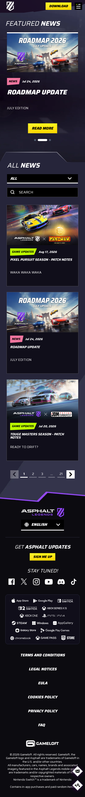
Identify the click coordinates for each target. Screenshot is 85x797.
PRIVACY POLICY (42, 711)
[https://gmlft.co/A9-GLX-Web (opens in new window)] (26, 630)
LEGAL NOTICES (43, 669)
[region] (42, 82)
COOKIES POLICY (42, 697)
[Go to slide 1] (35, 140)
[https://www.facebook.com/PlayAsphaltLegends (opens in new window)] (11, 581)
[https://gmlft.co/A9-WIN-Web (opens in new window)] (40, 622)
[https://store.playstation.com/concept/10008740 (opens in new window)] (54, 615)
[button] (42, 178)
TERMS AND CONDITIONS (42, 655)
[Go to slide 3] (50, 140)
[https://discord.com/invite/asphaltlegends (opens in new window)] (61, 581)
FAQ (41, 725)
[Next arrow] (70, 474)
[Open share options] (77, 785)
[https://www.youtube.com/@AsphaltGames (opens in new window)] (48, 581)
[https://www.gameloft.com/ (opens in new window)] (42, 744)
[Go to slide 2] (42, 140)
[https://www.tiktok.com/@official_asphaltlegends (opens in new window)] (73, 581)
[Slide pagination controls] (42, 140)
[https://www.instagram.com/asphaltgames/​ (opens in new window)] (36, 581)
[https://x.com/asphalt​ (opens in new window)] (23, 581)
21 (61, 473)
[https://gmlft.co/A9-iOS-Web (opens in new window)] (20, 600)
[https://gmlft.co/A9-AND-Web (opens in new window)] (43, 600)
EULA (42, 683)
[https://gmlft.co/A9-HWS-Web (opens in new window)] (63, 622)
